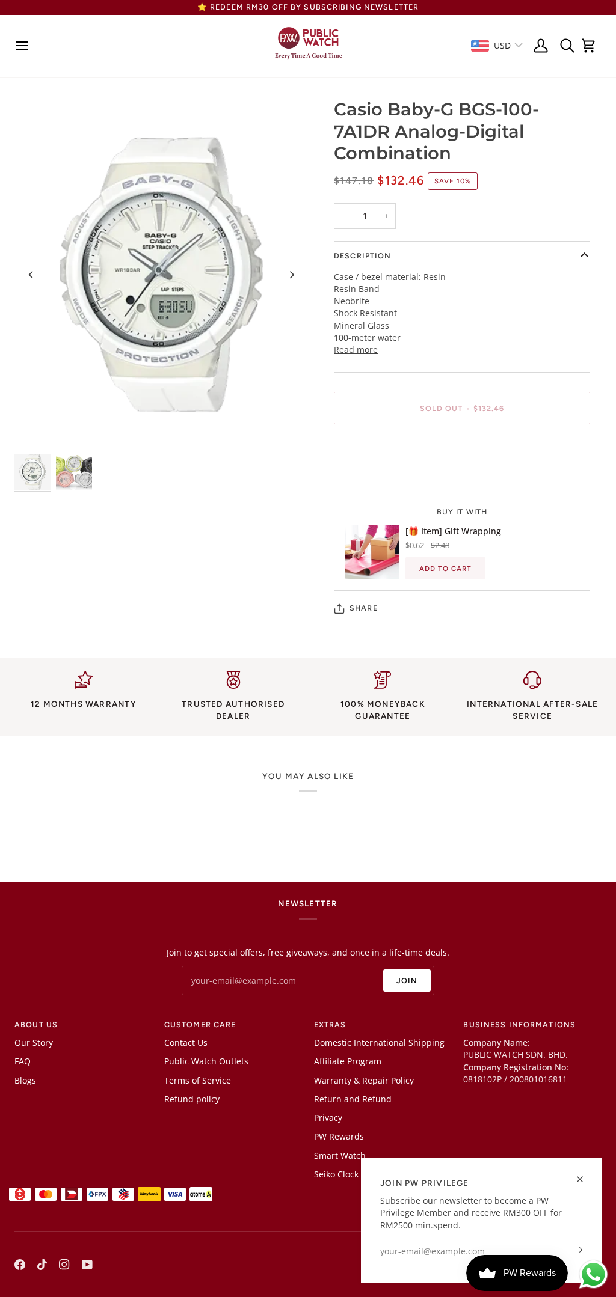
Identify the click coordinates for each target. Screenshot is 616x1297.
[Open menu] (24, 46)
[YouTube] (87, 1264)
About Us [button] (36, 1024)
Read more (356, 349)
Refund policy (192, 1099)
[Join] (572, 1250)
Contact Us (186, 1042)
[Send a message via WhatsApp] (593, 1274)
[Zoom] (161, 275)
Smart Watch (340, 1155)
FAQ (22, 1061)
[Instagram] (64, 1264)
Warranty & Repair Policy (364, 1080)
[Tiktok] (42, 1264)
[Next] (291, 274)
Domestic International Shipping (379, 1042)
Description (362, 255)
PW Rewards (339, 1136)
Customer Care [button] (200, 1024)
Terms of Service (197, 1080)
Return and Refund (353, 1099)
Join (407, 980)
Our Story (33, 1042)
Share (364, 607)
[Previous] (31, 274)
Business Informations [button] (519, 1024)
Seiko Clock (336, 1174)
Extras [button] (330, 1024)
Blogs (25, 1080)
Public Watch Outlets (206, 1061)
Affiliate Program (347, 1061)
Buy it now (461, 449)
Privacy (328, 1117)
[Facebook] (19, 1264)
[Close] (585, 1179)
